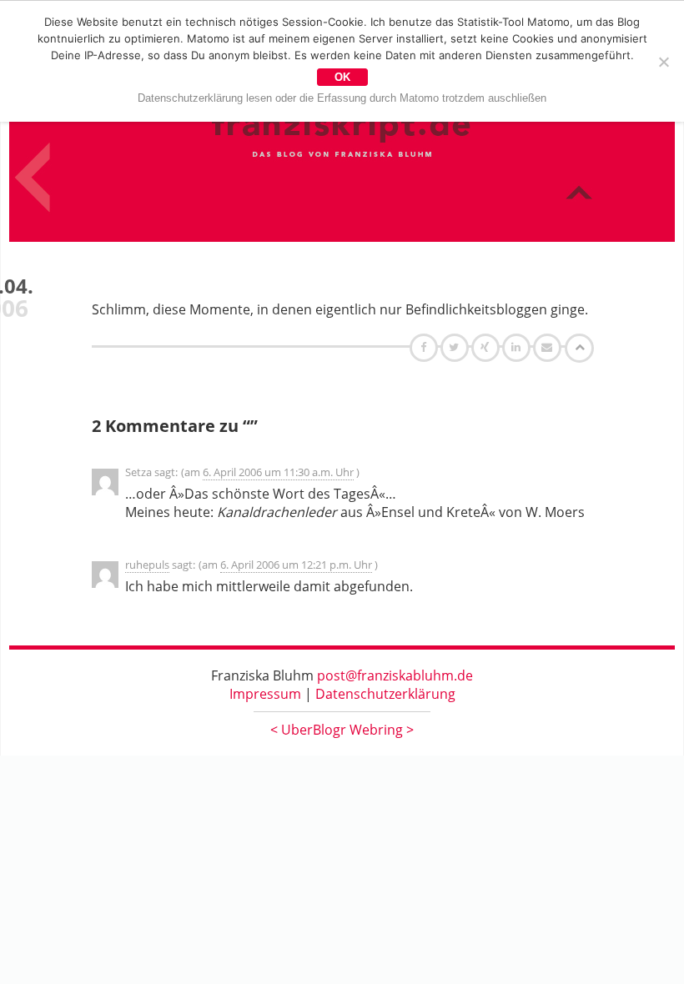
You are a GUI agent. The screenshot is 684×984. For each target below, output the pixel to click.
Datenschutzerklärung (385, 694)
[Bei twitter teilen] (456, 347)
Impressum (265, 694)
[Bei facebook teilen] (425, 347)
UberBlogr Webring (342, 729)
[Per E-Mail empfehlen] (549, 347)
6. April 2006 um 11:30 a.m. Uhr (278, 471)
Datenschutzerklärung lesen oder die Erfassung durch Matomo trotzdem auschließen (342, 98)
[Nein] (663, 61)
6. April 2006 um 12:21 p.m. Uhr (296, 564)
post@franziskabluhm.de (395, 675)
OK (342, 77)
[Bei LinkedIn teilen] (518, 347)
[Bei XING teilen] (487, 347)
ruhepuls (147, 564)
